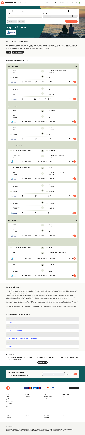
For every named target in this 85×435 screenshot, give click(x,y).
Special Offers (9, 403)
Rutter (8, 52)
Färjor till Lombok (14, 343)
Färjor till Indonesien (14, 335)
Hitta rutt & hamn (28, 2)
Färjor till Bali (13, 319)
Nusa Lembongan (13, 338)
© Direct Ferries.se (9, 426)
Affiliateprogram (28, 413)
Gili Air (10, 330)
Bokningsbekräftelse (47, 398)
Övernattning (27, 396)
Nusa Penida (34, 338)
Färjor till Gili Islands (14, 327)
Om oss (7, 415)
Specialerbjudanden (41, 2)
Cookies (45, 413)
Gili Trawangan (18, 330)
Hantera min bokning (47, 396)
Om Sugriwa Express (18, 52)
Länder (47, 2)
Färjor (26, 398)
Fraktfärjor (27, 399)
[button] (42, 66)
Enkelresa (15, 10)
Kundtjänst (8, 398)
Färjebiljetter (8, 406)
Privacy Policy (46, 415)
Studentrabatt (8, 417)
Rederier (34, 2)
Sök (71, 21)
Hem (7, 41)
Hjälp (63, 396)
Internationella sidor (10, 413)
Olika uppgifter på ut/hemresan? (26, 10)
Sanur (10, 322)
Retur (10, 10)
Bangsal (11, 346)
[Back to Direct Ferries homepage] (8, 2)
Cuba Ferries (64, 413)
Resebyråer (27, 415)
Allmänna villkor (46, 417)
